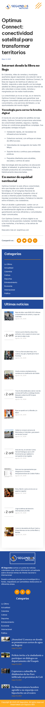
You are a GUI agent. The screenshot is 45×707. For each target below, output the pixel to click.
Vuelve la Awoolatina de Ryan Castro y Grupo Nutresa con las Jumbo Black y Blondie (27, 530)
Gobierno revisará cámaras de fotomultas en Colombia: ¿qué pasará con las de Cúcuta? (27, 432)
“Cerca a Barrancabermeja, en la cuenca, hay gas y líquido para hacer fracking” (27, 354)
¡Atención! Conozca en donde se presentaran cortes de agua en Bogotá (27, 642)
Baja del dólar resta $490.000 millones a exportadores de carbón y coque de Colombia (27, 314)
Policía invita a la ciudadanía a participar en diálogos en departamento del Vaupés (27, 658)
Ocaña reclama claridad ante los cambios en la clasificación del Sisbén (27, 372)
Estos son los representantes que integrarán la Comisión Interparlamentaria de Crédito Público (27, 471)
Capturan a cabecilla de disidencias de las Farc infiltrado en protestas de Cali (27, 674)
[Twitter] (22, 591)
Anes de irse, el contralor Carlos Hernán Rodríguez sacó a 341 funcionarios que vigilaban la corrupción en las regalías (25, 453)
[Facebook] (17, 591)
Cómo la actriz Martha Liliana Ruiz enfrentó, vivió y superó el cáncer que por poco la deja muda (27, 334)
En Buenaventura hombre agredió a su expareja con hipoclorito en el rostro (25, 690)
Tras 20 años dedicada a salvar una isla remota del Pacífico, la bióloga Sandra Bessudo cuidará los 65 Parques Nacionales (28, 394)
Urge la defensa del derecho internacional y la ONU (24, 510)
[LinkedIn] (28, 591)
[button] (19, 240)
